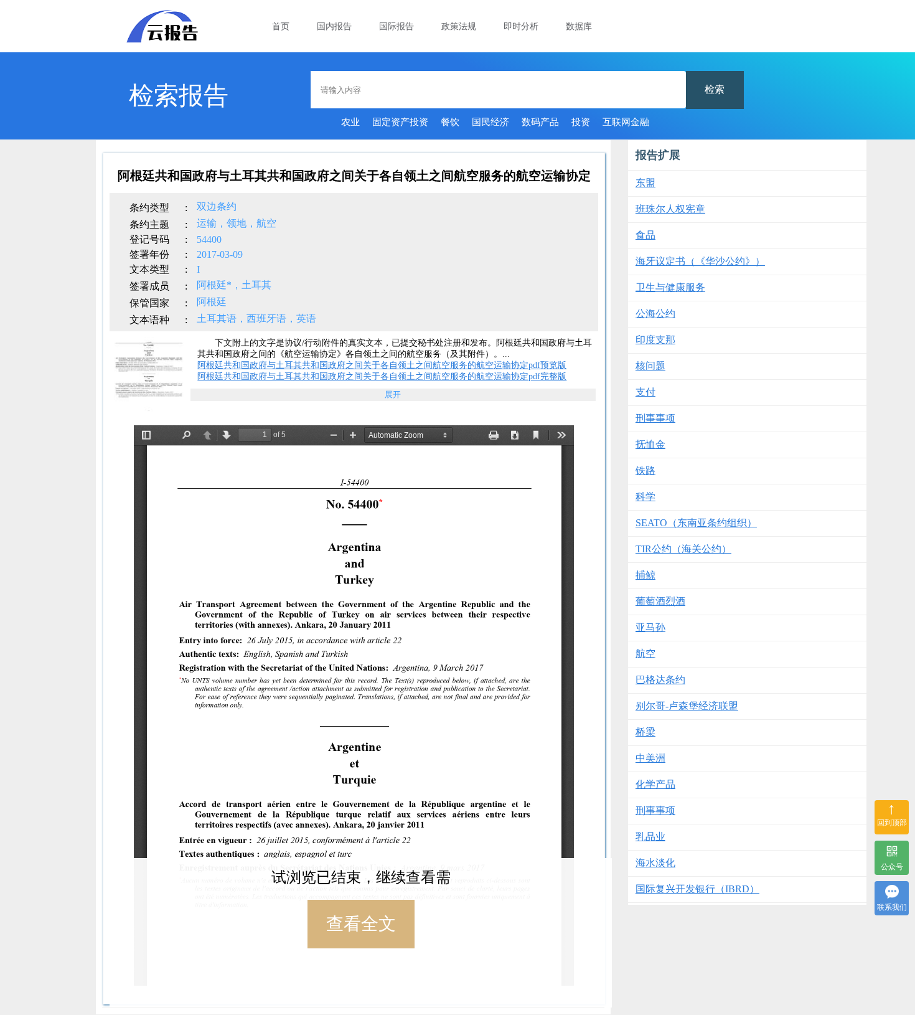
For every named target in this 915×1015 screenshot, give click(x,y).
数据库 (579, 26)
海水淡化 (655, 862)
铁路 (645, 470)
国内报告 (334, 26)
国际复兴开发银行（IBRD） (697, 889)
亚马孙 (650, 627)
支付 (645, 392)
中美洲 (650, 758)
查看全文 (361, 923)
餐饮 (450, 122)
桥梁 (645, 732)
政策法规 (458, 26)
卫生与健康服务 (670, 287)
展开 (393, 394)
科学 (645, 496)
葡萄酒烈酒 (660, 601)
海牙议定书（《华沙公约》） (700, 261)
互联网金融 (626, 122)
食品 (645, 235)
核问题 (650, 366)
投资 (580, 122)
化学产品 (655, 784)
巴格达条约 (660, 679)
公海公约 (655, 313)
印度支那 (655, 339)
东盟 (645, 182)
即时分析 (521, 26)
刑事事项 (655, 418)
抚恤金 (650, 444)
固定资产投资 (400, 122)
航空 (645, 653)
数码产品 (540, 122)
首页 (280, 26)
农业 (350, 122)
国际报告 (396, 26)
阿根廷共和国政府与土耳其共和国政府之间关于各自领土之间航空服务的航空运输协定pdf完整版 (381, 376)
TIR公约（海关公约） (683, 549)
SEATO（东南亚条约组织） (696, 522)
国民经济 (490, 122)
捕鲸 (645, 575)
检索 (715, 89)
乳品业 (650, 836)
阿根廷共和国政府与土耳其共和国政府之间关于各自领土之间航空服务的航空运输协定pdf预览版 (381, 365)
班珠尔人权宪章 (670, 209)
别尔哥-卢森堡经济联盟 (687, 706)
